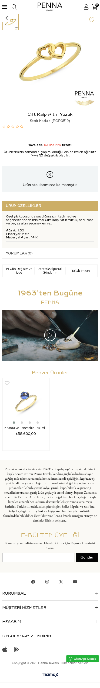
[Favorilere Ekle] (91, 20)
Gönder (86, 557)
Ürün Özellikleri (24, 206)
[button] (14, 422)
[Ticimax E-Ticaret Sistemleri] (50, 675)
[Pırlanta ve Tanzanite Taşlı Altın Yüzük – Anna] (26, 401)
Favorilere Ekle (7, 383)
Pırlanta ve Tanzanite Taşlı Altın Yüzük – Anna (26, 428)
